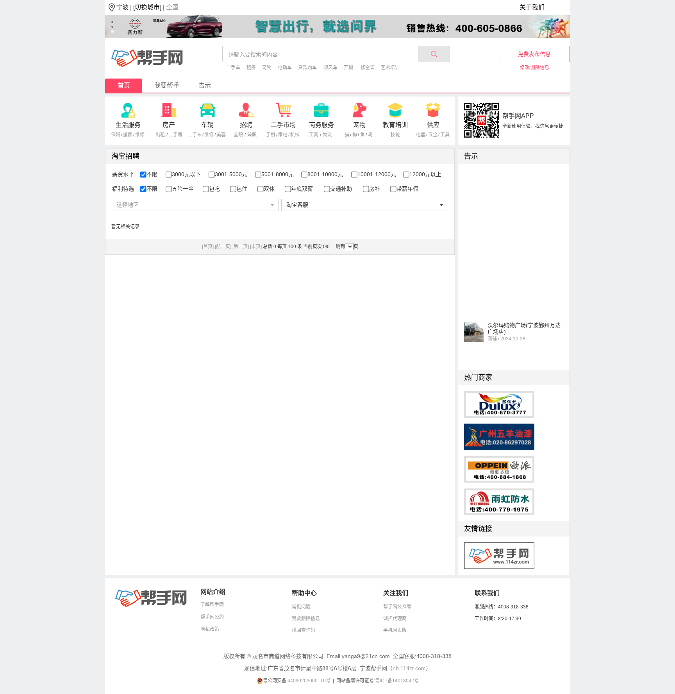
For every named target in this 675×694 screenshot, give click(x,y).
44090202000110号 (309, 680)
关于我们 (532, 7)
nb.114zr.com (409, 668)
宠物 (266, 67)
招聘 (246, 125)
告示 (204, 85)
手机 (270, 135)
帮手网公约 (212, 617)
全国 (172, 7)
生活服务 (128, 125)
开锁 (348, 67)
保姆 (115, 135)
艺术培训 (390, 67)
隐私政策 (209, 629)
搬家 (127, 135)
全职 (238, 135)
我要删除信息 (306, 618)
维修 (140, 135)
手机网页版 (395, 630)
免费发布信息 (534, 54)
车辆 (207, 125)
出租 (160, 135)
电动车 (285, 67)
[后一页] (240, 246)
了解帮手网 (212, 604)
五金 (433, 135)
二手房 (175, 135)
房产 (168, 125)
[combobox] (195, 205)
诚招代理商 (395, 618)
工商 (313, 135)
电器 (420, 135)
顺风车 (330, 67)
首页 (124, 85)
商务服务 (321, 125)
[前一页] (223, 246)
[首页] (208, 246)
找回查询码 (303, 630)
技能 (395, 135)
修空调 (368, 67)
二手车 (233, 67)
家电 (283, 135)
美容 (221, 135)
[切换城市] (147, 7)
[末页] (256, 246)
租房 (251, 67)
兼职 (252, 135)
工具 (445, 135)
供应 (433, 125)
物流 (327, 135)
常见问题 (301, 607)
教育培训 (395, 125)
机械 (295, 135)
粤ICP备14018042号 (397, 680)
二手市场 (283, 125)
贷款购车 (307, 67)
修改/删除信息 (534, 67)
